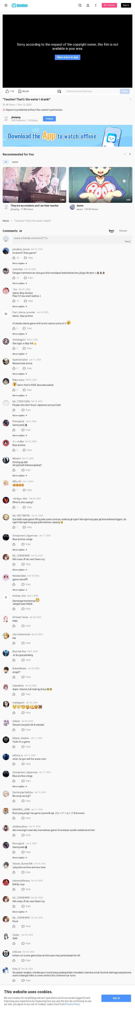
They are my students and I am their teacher (35, 205)
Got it (116, 998)
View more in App (67, 57)
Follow (49, 118)
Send (125, 91)
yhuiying (15, 117)
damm (80, 205)
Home (6, 221)
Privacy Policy (72, 1004)
